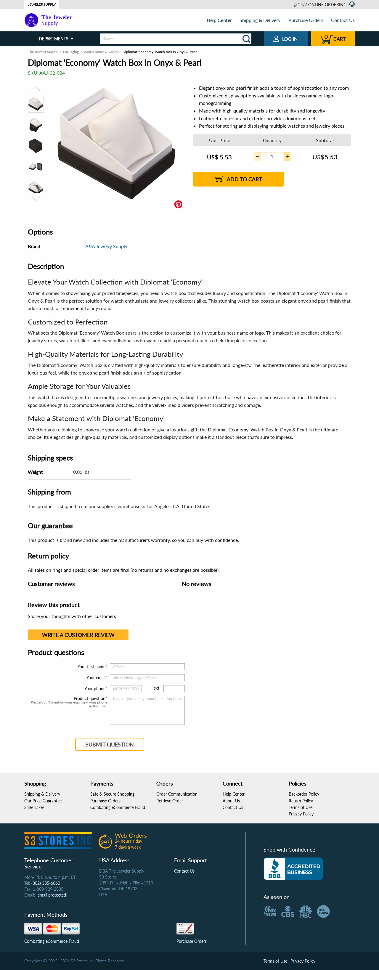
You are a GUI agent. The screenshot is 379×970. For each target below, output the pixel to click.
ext (156, 687)
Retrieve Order (169, 800)
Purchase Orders (305, 20)
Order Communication (176, 793)
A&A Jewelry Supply (106, 246)
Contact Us (343, 20)
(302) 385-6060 (45, 883)
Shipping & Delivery (260, 20)
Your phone (94, 688)
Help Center (219, 20)
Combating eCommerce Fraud (117, 807)
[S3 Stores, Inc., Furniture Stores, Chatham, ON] (293, 868)
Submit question (110, 744)
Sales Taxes (34, 807)
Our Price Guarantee (43, 800)
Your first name (91, 666)
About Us (231, 800)
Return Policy (301, 800)
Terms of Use (300, 807)
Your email (95, 677)
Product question (89, 698)
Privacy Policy (301, 813)
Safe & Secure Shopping (112, 793)
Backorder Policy (304, 793)
